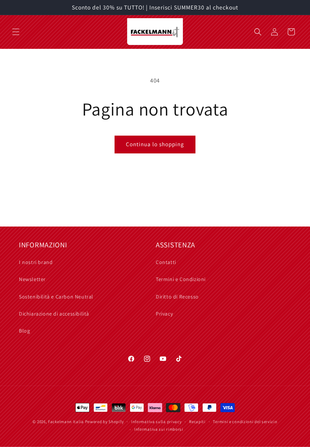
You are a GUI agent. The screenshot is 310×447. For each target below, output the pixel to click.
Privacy (164, 313)
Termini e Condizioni (181, 279)
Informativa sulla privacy (156, 421)
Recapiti (197, 421)
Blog (24, 330)
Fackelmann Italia (66, 421)
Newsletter (32, 279)
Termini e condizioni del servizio (245, 421)
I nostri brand (36, 262)
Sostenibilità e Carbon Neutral (56, 296)
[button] (16, 31)
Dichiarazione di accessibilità (54, 313)
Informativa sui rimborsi (158, 429)
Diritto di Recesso (177, 296)
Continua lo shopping (155, 144)
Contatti (166, 262)
